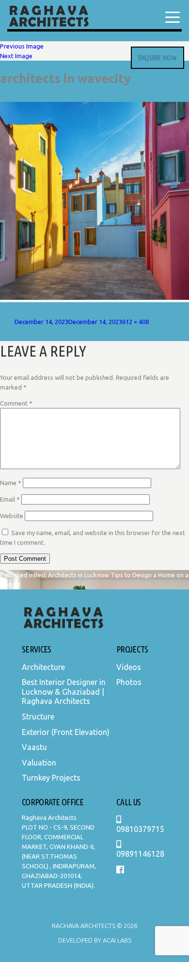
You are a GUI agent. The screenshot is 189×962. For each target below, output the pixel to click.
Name (10, 482)
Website (11, 515)
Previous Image (22, 46)
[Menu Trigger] (172, 17)
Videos (128, 667)
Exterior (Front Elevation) (66, 732)
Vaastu (34, 747)
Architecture (43, 667)
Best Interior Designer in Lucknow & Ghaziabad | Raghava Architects (64, 691)
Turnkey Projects (51, 777)
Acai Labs (116, 940)
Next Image (16, 55)
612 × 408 (135, 321)
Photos (129, 682)
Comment (16, 403)
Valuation (39, 762)
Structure (38, 716)
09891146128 (140, 853)
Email (10, 499)
